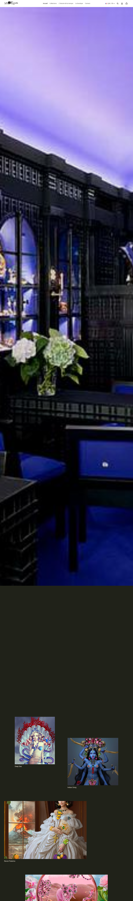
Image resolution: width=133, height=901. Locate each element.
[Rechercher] (117, 3)
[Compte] (122, 3)
